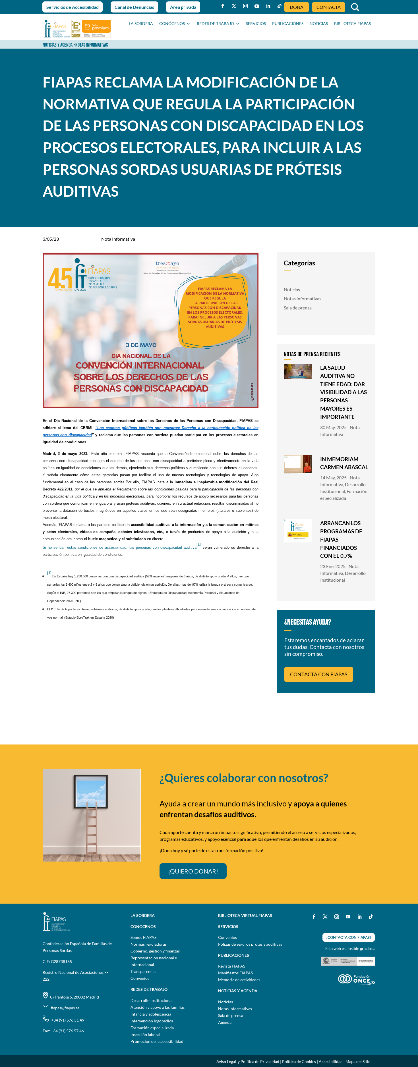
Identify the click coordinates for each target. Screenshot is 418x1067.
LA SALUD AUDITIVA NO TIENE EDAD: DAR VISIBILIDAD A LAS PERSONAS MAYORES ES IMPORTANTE (343, 392)
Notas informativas (302, 298)
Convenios (140, 978)
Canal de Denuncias (134, 7)
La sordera (141, 24)
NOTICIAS (319, 24)
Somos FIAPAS (143, 937)
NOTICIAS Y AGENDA (58, 45)
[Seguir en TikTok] (279, 6)
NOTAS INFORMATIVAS (91, 45)
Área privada (183, 7)
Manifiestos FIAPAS (235, 972)
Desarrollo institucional (152, 1000)
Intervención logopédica (152, 1020)
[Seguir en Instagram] (245, 6)
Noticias (292, 289)
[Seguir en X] (234, 6)
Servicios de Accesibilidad (72, 7)
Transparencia (143, 971)
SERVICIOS (256, 24)
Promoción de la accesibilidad (157, 1041)
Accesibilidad (331, 1061)
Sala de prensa (298, 307)
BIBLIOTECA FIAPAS (352, 24)
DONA (296, 7)
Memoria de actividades (239, 979)
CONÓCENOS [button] (172, 24)
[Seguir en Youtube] (256, 6)
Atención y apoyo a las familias (158, 1007)
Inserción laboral (145, 1034)
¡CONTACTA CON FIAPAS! (348, 937)
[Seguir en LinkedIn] (268, 6)
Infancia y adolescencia (151, 1014)
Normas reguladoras (149, 944)
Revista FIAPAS (231, 966)
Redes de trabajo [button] (215, 24)
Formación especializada (152, 1027)
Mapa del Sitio (358, 1061)
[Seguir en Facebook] (222, 6)
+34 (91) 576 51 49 (66, 1020)
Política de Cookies (299, 1061)
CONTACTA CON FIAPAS (318, 674)
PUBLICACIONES (287, 24)
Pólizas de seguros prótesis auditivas (250, 944)
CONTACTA (328, 7)
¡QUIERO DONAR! (193, 871)
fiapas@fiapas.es (63, 1007)
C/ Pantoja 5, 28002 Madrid (73, 997)
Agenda (224, 1022)
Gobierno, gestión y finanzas (155, 951)
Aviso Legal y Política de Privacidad (247, 1061)
